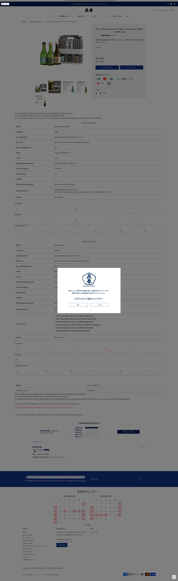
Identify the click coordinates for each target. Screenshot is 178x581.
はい (78, 305)
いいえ (99, 305)
